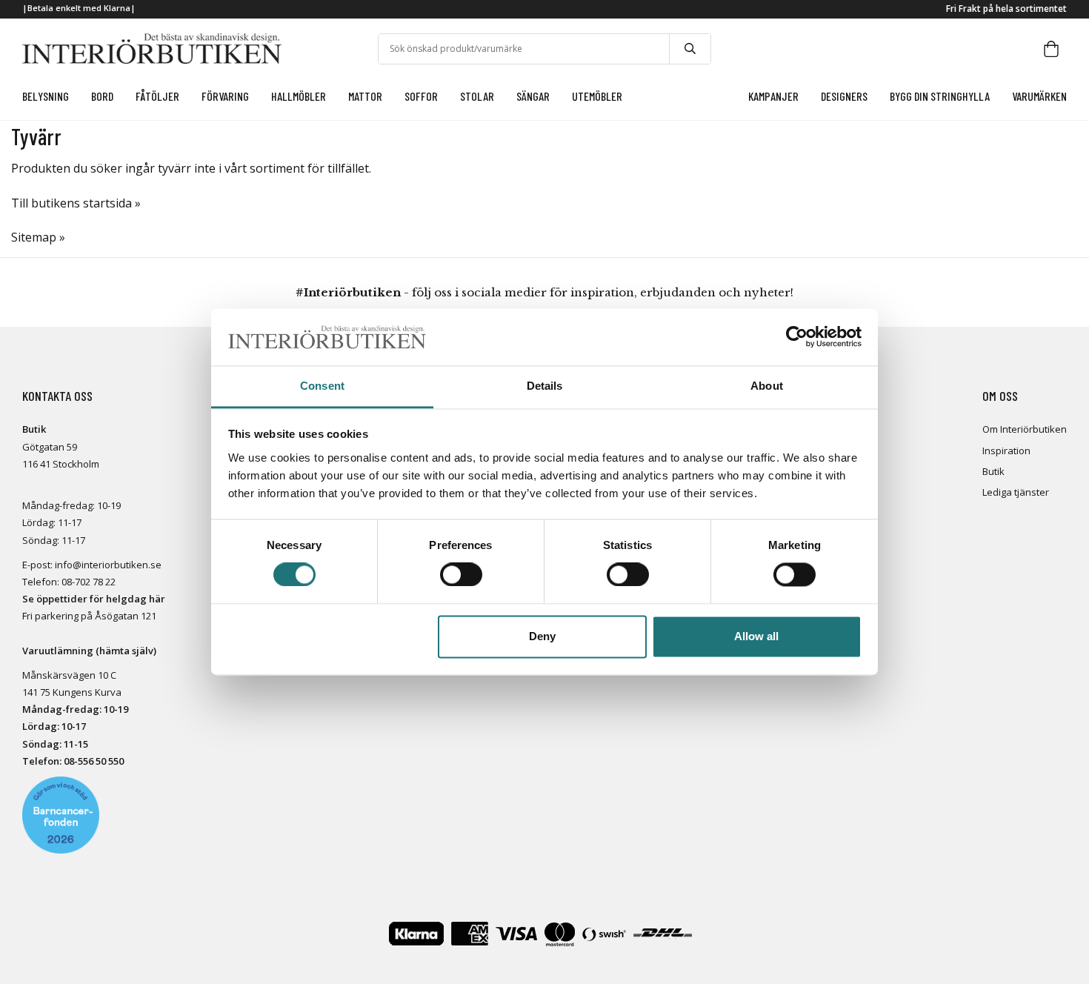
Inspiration (1006, 450)
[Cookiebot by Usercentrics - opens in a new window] (797, 337)
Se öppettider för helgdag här (93, 598)
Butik (993, 471)
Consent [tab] (322, 385)
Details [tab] (545, 385)
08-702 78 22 (88, 581)
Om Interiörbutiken (1024, 429)
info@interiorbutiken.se (108, 564)
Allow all (756, 636)
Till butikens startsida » (76, 203)
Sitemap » (38, 237)
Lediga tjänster (1015, 492)
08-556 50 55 (91, 761)
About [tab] (766, 385)
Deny (542, 636)
